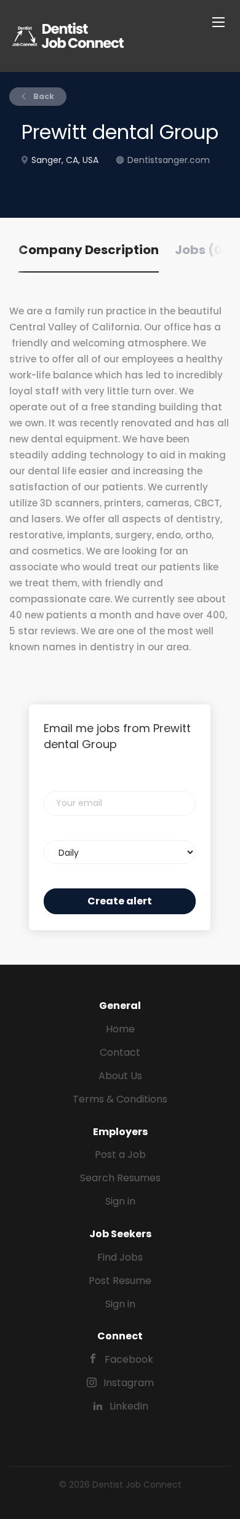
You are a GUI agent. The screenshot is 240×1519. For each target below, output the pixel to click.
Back (42, 96)
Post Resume (120, 1281)
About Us (120, 1076)
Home (120, 1029)
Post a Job (120, 1154)
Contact (120, 1052)
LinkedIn (129, 1406)
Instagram (128, 1383)
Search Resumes (120, 1178)
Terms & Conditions (120, 1099)
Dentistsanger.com (168, 160)
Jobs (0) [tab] (201, 249)
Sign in (120, 1201)
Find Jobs (120, 1257)
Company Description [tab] (88, 249)
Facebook (129, 1359)
